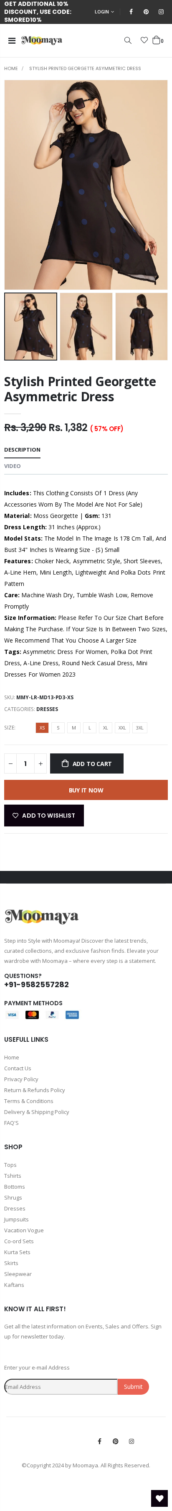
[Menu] (11, 40)
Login (102, 11)
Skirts (11, 1263)
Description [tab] (22, 449)
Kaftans (14, 1285)
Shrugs (13, 1197)
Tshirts (12, 1175)
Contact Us (17, 1068)
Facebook (100, 1441)
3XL (140, 727)
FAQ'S (11, 1123)
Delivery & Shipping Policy (36, 1112)
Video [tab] (12, 466)
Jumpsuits (16, 1219)
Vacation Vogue (24, 1230)
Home (11, 68)
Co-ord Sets (19, 1241)
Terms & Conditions (28, 1101)
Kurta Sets (17, 1252)
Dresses (47, 709)
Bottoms (14, 1186)
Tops (10, 1165)
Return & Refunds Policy (34, 1090)
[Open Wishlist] (159, 1498)
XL (105, 727)
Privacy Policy (21, 1079)
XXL (122, 727)
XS (42, 727)
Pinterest (115, 1441)
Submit (133, 1387)
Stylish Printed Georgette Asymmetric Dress (80, 389)
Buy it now (86, 790)
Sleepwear (18, 1274)
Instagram (131, 1441)
